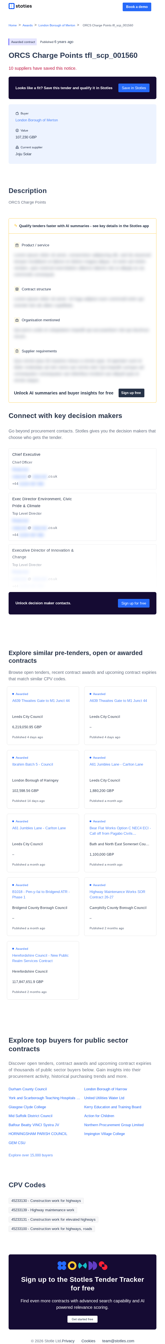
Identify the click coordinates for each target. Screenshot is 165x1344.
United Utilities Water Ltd (104, 1098)
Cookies (88, 1341)
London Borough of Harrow (105, 1089)
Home (13, 25)
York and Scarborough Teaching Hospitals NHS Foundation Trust (45, 1098)
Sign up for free (133, 603)
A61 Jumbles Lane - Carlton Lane (116, 764)
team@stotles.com (118, 1341)
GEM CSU (17, 1143)
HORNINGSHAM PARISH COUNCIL (38, 1134)
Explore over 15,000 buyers (31, 1155)
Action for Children (99, 1116)
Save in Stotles (134, 88)
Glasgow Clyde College (27, 1107)
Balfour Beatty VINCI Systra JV (34, 1125)
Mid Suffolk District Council (30, 1116)
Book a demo (137, 7)
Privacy (68, 1341)
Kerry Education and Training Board (112, 1107)
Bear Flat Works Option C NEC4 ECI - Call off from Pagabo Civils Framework (120, 833)
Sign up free (131, 393)
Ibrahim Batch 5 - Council (32, 764)
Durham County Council (28, 1089)
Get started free (82, 1319)
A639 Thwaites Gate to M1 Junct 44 (41, 701)
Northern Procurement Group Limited (114, 1125)
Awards (28, 25)
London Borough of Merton (56, 25)
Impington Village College (104, 1134)
